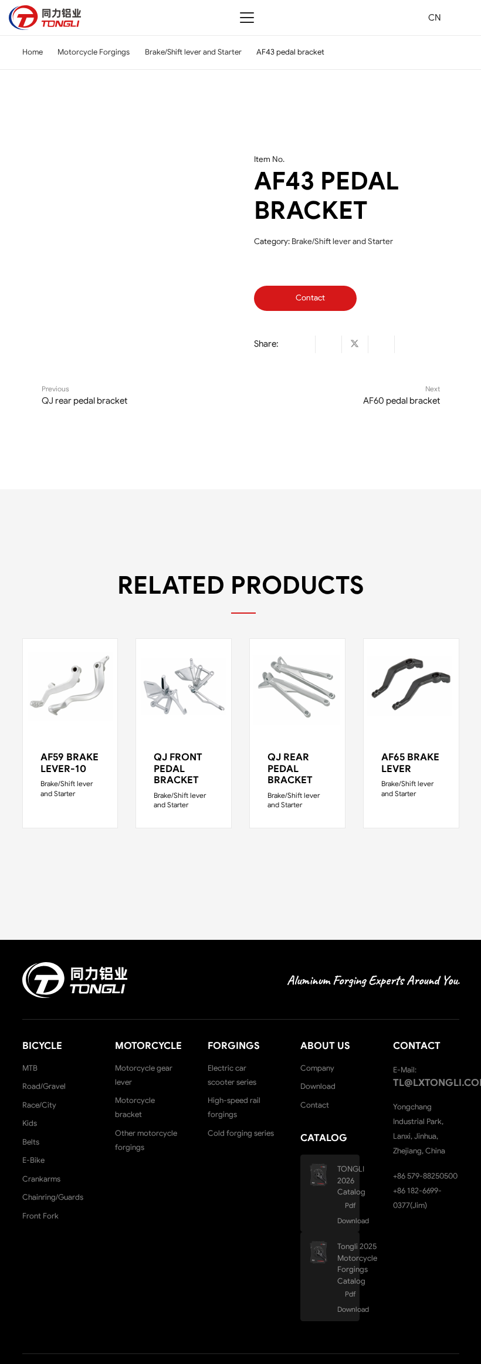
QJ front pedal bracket (178, 769)
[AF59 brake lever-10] (70, 686)
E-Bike (33, 1160)
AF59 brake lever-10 (69, 763)
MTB (30, 1068)
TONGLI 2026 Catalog (351, 1180)
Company (317, 1068)
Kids (29, 1123)
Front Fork (40, 1216)
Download (318, 1086)
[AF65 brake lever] (411, 686)
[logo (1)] (45, 17)
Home (32, 52)
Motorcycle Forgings (93, 52)
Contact (314, 1105)
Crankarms (41, 1179)
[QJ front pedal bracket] (183, 686)
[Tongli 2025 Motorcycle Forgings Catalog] (323, 1252)
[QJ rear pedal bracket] (297, 686)
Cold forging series (241, 1133)
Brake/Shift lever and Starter (193, 52)
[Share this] (329, 344)
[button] (247, 18)
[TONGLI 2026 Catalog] (323, 1174)
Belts (30, 1142)
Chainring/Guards (52, 1197)
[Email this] (302, 344)
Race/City (39, 1105)
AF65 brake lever (410, 763)
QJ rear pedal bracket (290, 769)
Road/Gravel (44, 1086)
